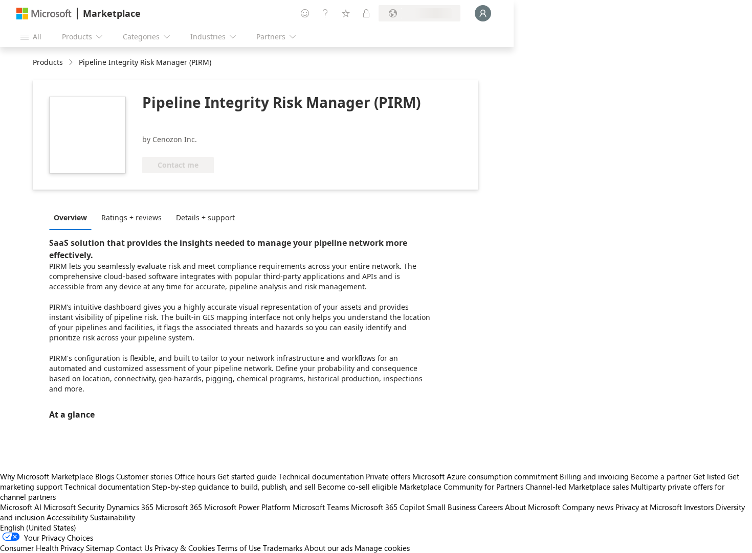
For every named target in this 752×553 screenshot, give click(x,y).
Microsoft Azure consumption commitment (486, 476)
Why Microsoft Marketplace (46, 476)
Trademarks (282, 548)
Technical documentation (321, 476)
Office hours (194, 476)
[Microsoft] (44, 13)
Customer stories (144, 476)
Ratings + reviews (131, 217)
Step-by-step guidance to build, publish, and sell (234, 486)
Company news (587, 507)
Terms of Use (239, 548)
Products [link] (48, 62)
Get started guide (246, 476)
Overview (70, 217)
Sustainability (112, 517)
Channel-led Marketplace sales (577, 486)
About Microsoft (532, 507)
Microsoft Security (73, 507)
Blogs (104, 476)
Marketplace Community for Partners (461, 486)
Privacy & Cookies (184, 548)
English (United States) (38, 527)
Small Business (451, 507)
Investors (699, 507)
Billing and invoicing (594, 476)
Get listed (709, 476)
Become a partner (661, 476)
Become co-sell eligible (357, 486)
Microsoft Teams (321, 507)
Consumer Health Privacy (42, 548)
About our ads (328, 548)
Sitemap (100, 548)
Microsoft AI (20, 507)
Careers (490, 507)
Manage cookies (382, 548)
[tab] (73, 217)
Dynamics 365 (129, 507)
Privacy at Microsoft (648, 507)
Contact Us (134, 548)
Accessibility (67, 517)
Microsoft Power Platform (247, 507)
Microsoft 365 (179, 507)
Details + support (205, 217)
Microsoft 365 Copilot (388, 507)
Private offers (388, 476)
